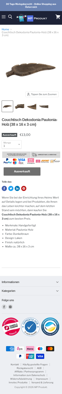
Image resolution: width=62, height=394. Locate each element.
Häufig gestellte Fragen (35, 364)
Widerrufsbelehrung (21, 378)
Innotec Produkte (18, 382)
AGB (39, 368)
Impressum (42, 378)
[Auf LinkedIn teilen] (17, 188)
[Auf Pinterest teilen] (23, 188)
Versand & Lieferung (42, 382)
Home (5, 29)
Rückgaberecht (25, 368)
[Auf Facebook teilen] (4, 188)
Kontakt (15, 364)
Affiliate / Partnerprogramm (29, 371)
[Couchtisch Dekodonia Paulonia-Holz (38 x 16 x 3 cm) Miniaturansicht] (7, 106)
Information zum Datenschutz (29, 375)
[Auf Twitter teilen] (10, 188)
